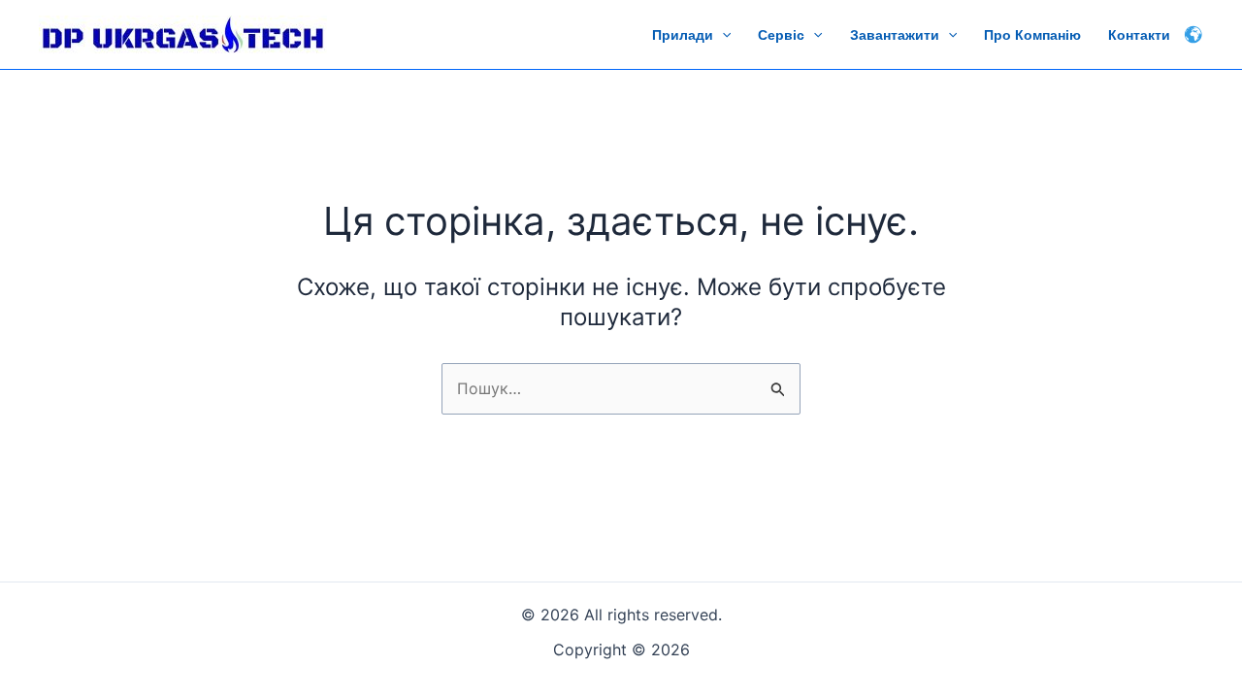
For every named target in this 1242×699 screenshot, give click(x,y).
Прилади (682, 35)
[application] (722, 35)
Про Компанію (1032, 35)
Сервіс (781, 35)
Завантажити (894, 35)
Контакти (1139, 35)
